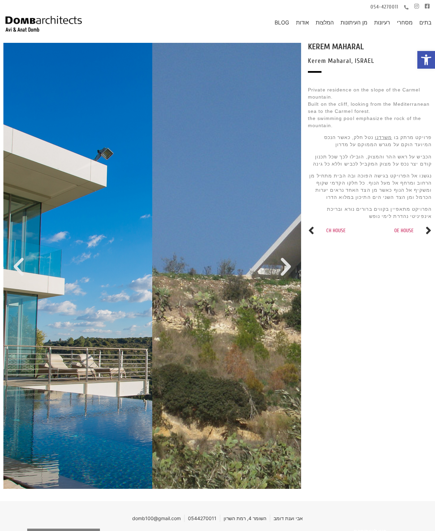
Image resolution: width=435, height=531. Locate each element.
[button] (19, 267)
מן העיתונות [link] (354, 22)
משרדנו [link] (383, 137)
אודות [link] (302, 22)
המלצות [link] (325, 22)
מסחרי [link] (405, 22)
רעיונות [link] (382, 22)
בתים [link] (425, 22)
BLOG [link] (282, 22)
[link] (426, 60)
